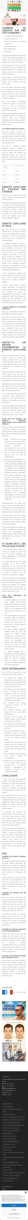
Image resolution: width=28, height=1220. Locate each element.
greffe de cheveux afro (7, 1133)
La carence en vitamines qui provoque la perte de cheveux (13, 1153)
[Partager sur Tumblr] (16, 992)
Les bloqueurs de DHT (7, 1170)
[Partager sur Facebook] (3, 992)
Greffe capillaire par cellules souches (16, 1125)
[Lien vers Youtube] (12, 1)
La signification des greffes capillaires (10, 1162)
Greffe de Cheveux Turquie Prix (9, 1147)
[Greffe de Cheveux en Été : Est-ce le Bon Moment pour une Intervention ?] (14, 1010)
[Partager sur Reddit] (22, 992)
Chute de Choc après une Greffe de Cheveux (12, 1119)
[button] (25, 1192)
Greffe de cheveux (15, 1128)
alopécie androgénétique (8, 1106)
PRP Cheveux (5, 1175)
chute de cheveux (21, 1117)
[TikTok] (19, 2)
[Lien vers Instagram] (8, 1)
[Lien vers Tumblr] (21, 1)
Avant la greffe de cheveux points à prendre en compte (12, 1110)
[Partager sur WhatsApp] (9, 992)
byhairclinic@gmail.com (10, 1088)
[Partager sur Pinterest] (11, 992)
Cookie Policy (10, 1217)
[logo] (11, 15)
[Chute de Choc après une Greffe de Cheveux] (14, 1032)
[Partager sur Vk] (19, 992)
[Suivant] (23, 1024)
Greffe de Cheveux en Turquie (9, 1136)
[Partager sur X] (6, 992)
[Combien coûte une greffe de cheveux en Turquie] (14, 1051)
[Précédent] (4, 1024)
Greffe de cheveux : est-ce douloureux (11, 1130)
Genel (3, 1189)
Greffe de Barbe (6, 1128)
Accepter (14, 1205)
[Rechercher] (20, 15)
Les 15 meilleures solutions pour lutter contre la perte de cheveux (13, 1166)
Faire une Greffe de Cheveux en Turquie (11, 1122)
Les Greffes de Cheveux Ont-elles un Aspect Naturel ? (14, 1172)
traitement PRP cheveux (8, 1180)
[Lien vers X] (15, 1)
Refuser (14, 1209)
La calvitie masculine (7, 1149)
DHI (23, 1119)
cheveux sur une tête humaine (9, 1117)
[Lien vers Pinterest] (17, 1)
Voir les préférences (14, 1214)
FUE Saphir (5, 1125)
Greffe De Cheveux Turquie (8, 1144)
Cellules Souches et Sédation (9, 1114)
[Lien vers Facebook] (10, 1)
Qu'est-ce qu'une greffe (15, 1175)
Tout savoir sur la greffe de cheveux (10, 1178)
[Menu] (24, 15)
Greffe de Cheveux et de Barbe (9, 1138)
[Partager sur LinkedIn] (14, 992)
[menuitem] (20, 15)
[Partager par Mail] (24, 992)
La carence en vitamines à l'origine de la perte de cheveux (13, 1158)
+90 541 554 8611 (15, 5)
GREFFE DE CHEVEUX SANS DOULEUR (10, 1141)
